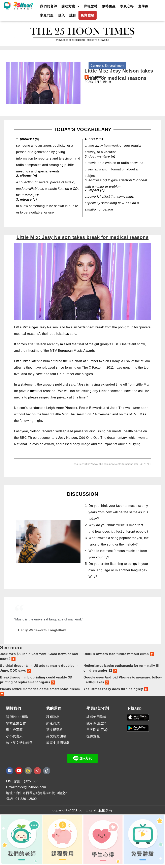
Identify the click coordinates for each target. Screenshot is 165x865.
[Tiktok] (46, 770)
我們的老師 (48, 6)
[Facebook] (9, 770)
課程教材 (91, 6)
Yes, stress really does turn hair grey (114, 689)
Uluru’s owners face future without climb (117, 654)
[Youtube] (19, 770)
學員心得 (127, 6)
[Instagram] (37, 770)
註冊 (72, 15)
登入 (61, 15)
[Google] (28, 770)
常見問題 (47, 15)
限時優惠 (109, 6)
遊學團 (143, 6)
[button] (107, 65)
